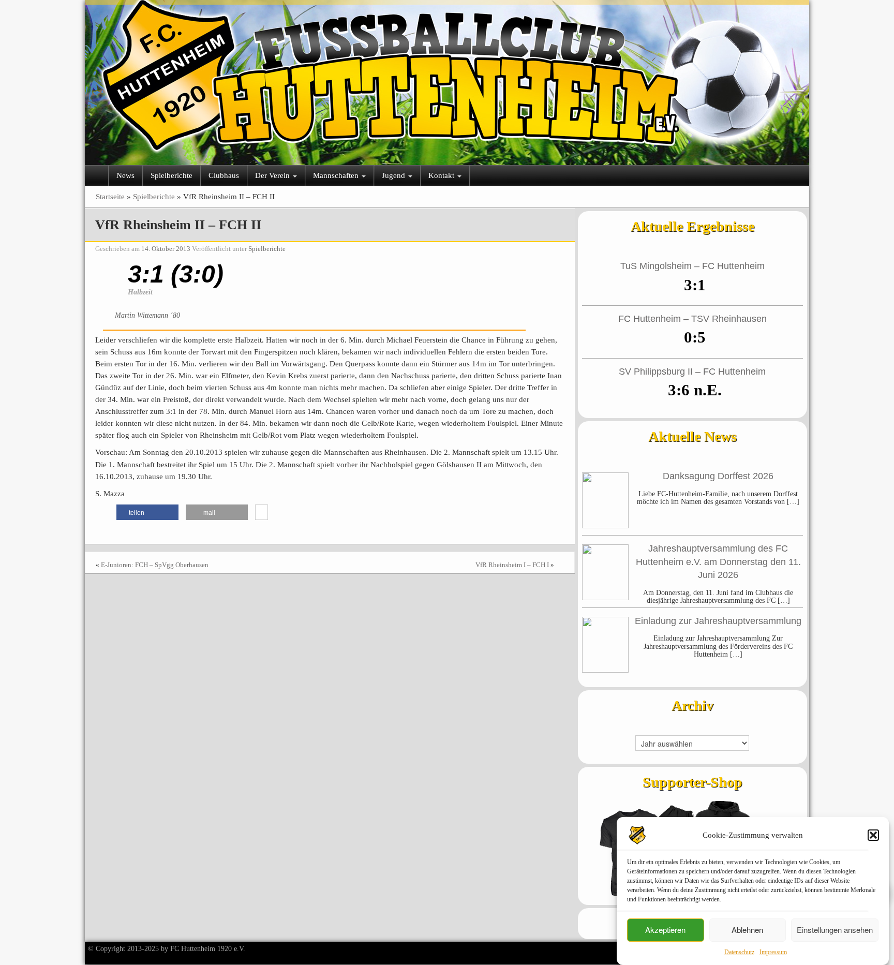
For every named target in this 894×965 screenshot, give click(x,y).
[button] (873, 835)
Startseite (110, 196)
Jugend (394, 175)
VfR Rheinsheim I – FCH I (512, 565)
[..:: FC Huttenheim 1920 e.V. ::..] (447, 78)
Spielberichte (171, 175)
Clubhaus (223, 175)
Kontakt (442, 175)
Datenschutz (739, 952)
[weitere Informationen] (261, 513)
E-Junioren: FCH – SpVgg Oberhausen (154, 565)
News (125, 175)
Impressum (773, 952)
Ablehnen (747, 930)
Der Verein (273, 175)
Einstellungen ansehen (835, 930)
